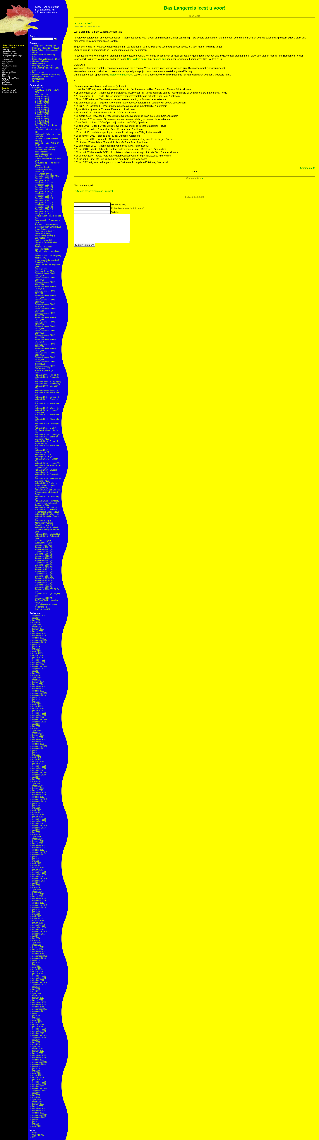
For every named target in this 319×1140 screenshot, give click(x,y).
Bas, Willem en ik (136, 59)
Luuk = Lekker (41, 240)
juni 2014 (36, 938)
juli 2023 (36, 697)
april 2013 (36, 967)
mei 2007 (36, 1124)
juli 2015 (36, 909)
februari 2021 (38, 761)
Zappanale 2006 (42, 558)
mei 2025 (36, 649)
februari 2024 (38, 682)
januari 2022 (37, 737)
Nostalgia (39, 262)
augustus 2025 (39, 642)
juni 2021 (36, 753)
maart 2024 (37, 680)
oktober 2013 (38, 954)
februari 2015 (38, 920)
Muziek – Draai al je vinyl (46, 242)
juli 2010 (36, 1040)
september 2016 (39, 878)
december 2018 (39, 819)
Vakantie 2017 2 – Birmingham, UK (43, 455)
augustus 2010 (39, 1038)
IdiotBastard (7, 60)
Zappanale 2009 (42, 565)
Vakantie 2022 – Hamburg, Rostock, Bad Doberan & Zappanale (47, 503)
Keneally (5, 64)
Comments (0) (307, 168)
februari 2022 (38, 735)
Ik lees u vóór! (38, 72)
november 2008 (39, 1084)
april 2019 (36, 810)
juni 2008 (36, 1095)
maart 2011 (37, 1022)
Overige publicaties (40, 61)
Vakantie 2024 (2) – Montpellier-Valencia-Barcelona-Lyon (44, 523)
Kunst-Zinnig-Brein (10, 66)
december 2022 (39, 713)
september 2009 (39, 1062)
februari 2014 (38, 947)
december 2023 (39, 686)
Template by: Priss (9, 92)
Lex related (40, 238)
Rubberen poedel (42, 370)
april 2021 (36, 757)
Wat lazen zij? (41, 543)
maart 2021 (37, 759)
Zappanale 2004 (42, 554)
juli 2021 (36, 750)
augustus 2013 (39, 958)
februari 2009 (38, 1077)
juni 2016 (36, 885)
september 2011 (39, 1009)
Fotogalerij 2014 (42, 187)
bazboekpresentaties (44, 147)
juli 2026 (36, 618)
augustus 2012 (39, 985)
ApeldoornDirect (9, 52)
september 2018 (39, 825)
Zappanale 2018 (42, 585)
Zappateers (7, 84)
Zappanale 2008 (42, 563)
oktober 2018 (38, 823)
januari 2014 (37, 949)
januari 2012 (37, 1000)
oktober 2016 (38, 876)
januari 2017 (37, 870)
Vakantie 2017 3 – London (46, 459)
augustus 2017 (39, 854)
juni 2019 (36, 806)
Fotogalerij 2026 (42, 213)
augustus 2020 (39, 775)
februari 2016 (38, 894)
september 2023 (39, 693)
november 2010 (39, 1031)
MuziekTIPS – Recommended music (45, 259)
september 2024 (39, 666)
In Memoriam (41, 233)
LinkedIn (5, 70)
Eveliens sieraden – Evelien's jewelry (44, 168)
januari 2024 (37, 684)
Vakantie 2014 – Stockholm (47, 419)
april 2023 (36, 704)
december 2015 (39, 898)
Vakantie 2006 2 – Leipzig (46, 381)
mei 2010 (36, 1044)
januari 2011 (37, 1026)
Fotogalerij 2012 (42, 183)
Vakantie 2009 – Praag (45, 390)
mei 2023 (36, 702)
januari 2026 (37, 631)
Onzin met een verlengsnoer (48, 264)
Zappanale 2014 (42, 576)
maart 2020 (37, 786)
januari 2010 (37, 1053)
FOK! (4, 58)
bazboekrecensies (43, 149)
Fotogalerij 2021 (42, 202)
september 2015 (39, 905)
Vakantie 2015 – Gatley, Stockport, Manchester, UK (47, 429)
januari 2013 (37, 973)
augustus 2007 (39, 1117)
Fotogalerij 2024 (42, 209)
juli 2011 (35, 1013)
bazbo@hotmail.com (121, 74)
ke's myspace (7, 62)
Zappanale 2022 (42, 598)
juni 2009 (36, 1068)
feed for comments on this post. (94, 191)
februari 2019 (38, 814)
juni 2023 (36, 700)
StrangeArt (6, 74)
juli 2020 (36, 777)
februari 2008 (38, 1104)
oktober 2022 (38, 717)
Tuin (37, 373)
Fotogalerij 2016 (42, 191)
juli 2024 (36, 671)
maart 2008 (37, 1102)
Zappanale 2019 (42, 587)
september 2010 (39, 1035)
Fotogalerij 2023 (42, 207)
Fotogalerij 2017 (42, 194)
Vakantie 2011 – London (45, 397)
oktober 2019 (38, 797)
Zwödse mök (41, 609)
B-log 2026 (40, 123)
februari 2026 (38, 629)
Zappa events (41, 545)
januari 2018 (37, 843)
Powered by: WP (9, 90)
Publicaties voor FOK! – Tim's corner (45, 367)
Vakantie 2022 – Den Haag (47, 496)
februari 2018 (38, 841)
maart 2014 (37, 945)
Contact (35, 81)
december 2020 (39, 766)
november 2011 (39, 1004)
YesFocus (6, 82)
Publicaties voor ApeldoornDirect (42, 270)
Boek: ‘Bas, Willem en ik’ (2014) (46, 59)
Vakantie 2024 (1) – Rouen (47, 516)
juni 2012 (36, 989)
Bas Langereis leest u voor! (195, 8)
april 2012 (36, 993)
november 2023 (39, 688)
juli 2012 (36, 987)
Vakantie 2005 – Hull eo (45, 375)
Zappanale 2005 (42, 556)
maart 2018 (37, 839)
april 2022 (36, 730)
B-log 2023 (40, 116)
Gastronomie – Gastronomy (47, 220)
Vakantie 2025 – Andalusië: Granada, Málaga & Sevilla (47, 528)
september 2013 (39, 956)
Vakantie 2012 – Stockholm (47, 403)
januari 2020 (37, 790)
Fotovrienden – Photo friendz (48, 216)
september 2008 (39, 1088)
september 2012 (39, 982)
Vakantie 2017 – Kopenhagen (42, 451)
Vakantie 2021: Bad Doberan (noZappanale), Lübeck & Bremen (48, 492)
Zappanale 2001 (42, 547)
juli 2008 (36, 1093)
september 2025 (39, 640)
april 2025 (36, 651)
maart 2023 (37, 706)
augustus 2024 (39, 669)
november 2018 (39, 821)
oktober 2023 (38, 691)
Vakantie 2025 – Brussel (46, 534)
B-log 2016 (40, 101)
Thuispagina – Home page (44, 46)
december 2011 (39, 1002)
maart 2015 (37, 918)
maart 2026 (37, 627)
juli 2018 (36, 830)
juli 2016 (36, 883)
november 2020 (39, 768)
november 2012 (39, 978)
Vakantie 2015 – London (45, 434)
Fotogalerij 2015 (42, 189)
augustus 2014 (39, 934)
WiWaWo (5, 80)
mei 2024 (36, 675)
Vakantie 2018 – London (45, 463)
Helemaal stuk (38, 63)
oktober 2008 (38, 1086)
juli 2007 (36, 1119)
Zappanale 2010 (42, 567)
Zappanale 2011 (42, 569)
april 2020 (36, 783)
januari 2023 (37, 711)
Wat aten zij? (41, 540)
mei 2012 (36, 991)
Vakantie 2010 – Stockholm (47, 392)
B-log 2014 (40, 96)
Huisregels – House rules (43, 76)
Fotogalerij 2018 (42, 196)
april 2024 (36, 677)
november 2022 (39, 715)
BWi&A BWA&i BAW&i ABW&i (48, 158)
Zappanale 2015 (42, 578)
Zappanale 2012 (42, 571)
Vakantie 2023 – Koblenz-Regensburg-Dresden (46, 511)
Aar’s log (5, 50)
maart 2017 (37, 865)
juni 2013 (36, 962)
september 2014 (39, 931)
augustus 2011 (38, 1011)
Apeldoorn (39, 94)
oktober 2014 (38, 929)
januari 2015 (37, 923)
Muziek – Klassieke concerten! (43, 248)
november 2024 (39, 662)
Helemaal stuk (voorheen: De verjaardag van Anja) (46, 226)
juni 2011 (36, 1015)
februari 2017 (38, 867)
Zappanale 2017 (42, 582)
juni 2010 (36, 1042)
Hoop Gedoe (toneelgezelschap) (43, 230)
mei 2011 (36, 1018)
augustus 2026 (39, 616)
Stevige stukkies (9, 72)
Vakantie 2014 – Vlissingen (47, 423)
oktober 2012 (38, 980)
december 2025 (39, 633)
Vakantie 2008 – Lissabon (46, 386)
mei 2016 (36, 887)
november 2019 (39, 795)
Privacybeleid (38, 79)
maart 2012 (37, 996)
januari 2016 (37, 896)
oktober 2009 (38, 1060)
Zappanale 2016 (42, 580)
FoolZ (37, 171)
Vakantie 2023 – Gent (44, 507)
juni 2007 (36, 1121)
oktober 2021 (38, 744)
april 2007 (36, 1126)
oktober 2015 (38, 903)
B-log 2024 (40, 118)
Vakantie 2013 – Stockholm (47, 415)
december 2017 (39, 845)
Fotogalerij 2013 (42, 185)
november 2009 (39, 1057)
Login (34, 1133)
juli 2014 (36, 936)
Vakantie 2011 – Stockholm (47, 399)
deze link (161, 59)
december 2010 (39, 1029)
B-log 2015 (40, 99)
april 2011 (36, 1020)
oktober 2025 (38, 638)
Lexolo (5, 68)
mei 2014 (36, 940)
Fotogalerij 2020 (42, 200)
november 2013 (39, 951)
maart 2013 (37, 969)
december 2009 (39, 1055)
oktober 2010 (38, 1033)
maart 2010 (37, 1049)
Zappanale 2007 (42, 560)
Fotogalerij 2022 (42, 205)
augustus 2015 (39, 907)
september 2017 (39, 852)
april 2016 (36, 890)
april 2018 (36, 836)
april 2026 (36, 624)
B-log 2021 (40, 112)
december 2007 (39, 1108)
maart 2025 (37, 653)
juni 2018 (36, 832)
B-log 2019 (40, 107)
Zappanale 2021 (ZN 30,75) (47, 593)
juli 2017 (36, 856)
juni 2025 (36, 646)
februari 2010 (38, 1051)
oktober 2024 (38, 664)
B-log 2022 (40, 114)
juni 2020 (36, 779)
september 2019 (39, 799)
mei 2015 (36, 914)
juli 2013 (36, 960)
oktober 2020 (38, 770)
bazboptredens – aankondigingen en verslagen (43, 154)
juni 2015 (36, 912)
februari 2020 (38, 788)
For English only (42, 174)
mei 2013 (36, 965)
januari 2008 (37, 1106)
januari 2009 (37, 1080)
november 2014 (39, 927)
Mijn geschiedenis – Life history (46, 74)
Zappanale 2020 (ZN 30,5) (47, 589)
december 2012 (39, 976)
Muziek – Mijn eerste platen (47, 251)
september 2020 (39, 772)
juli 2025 (36, 644)
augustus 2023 (39, 695)
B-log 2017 (40, 103)
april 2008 (36, 1099)
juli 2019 (36, 803)
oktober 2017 (38, 850)
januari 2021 (37, 764)
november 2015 (39, 901)
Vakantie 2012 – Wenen (45, 408)
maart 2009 (37, 1075)
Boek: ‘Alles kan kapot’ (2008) (45, 48)
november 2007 (39, 1110)
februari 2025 (38, 655)
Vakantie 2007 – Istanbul (46, 384)
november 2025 (39, 635)
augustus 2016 (39, 881)
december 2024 (39, 660)
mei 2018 (36, 834)
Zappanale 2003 (42, 551)
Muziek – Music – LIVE (45, 255)
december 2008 (39, 1082)
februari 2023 (38, 708)
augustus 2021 (39, 748)
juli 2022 (36, 724)
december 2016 (39, 872)
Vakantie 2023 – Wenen (45, 514)
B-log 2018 (40, 105)
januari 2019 (37, 817)
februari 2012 (38, 998)
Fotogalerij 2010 (42, 178)
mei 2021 (36, 755)
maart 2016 (37, 892)
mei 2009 (36, 1071)
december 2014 (39, 925)
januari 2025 (37, 658)
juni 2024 (36, 673)
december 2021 (39, 739)
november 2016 (39, 874)
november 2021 (39, 741)
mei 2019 (36, 808)
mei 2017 (36, 861)
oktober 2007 (38, 1113)
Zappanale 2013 (42, 574)
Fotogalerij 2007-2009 (44, 176)
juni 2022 (36, 726)
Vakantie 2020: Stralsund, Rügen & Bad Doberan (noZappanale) (46, 485)
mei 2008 (36, 1097)
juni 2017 (36, 859)
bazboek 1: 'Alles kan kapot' (47, 130)
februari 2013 (38, 971)
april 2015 (36, 916)
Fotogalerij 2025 (42, 211)
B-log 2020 (40, 110)
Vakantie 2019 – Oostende (47, 474)
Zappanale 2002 (42, 549)
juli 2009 (36, 1066)
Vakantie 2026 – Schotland (47, 536)
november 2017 (39, 848)
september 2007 (39, 1115)
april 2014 (36, 943)
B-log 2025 (40, 121)
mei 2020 (36, 781)
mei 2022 (36, 728)
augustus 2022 (39, 722)
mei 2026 (36, 622)
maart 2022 (37, 733)
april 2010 (36, 1046)
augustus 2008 (39, 1091)
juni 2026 (36, 620)
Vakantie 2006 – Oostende (47, 377)
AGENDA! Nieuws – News (47, 90)
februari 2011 (38, 1024)
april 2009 (36, 1073)
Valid (38, 1135)
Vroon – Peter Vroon (11, 78)
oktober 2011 (38, 1007)
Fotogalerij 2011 (42, 180)
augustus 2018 (39, 828)
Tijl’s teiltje (6, 76)
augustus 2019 (39, 801)
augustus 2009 (39, 1064)
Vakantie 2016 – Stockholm (47, 445)
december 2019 (39, 792)
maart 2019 (37, 812)
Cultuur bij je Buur (9, 54)
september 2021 (39, 746)
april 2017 (36, 863)
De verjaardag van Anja (12, 56)
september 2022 (39, 719)
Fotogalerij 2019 (42, 198)
